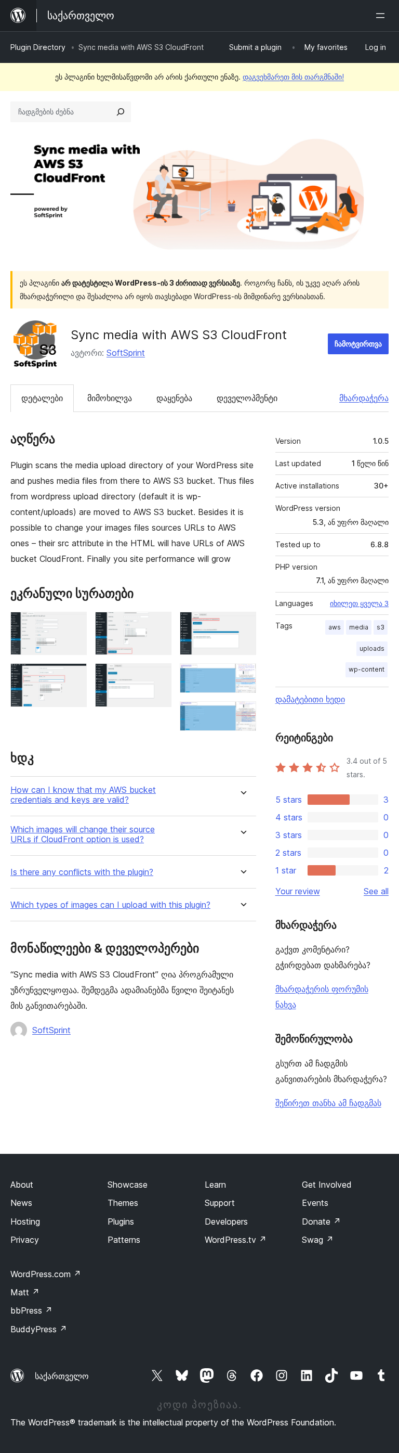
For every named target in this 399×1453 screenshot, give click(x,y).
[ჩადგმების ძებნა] (120, 111)
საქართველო (62, 1376)
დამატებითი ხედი (310, 699)
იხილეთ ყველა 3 (359, 603)
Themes (123, 1203)
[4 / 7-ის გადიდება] (157, 677)
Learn (215, 1184)
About (21, 1184)
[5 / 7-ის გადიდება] (242, 626)
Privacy (24, 1240)
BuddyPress (38, 1329)
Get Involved (327, 1184)
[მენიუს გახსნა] (382, 15)
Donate (321, 1221)
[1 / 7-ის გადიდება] (73, 626)
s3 (380, 627)
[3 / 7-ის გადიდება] (157, 626)
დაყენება (174, 398)
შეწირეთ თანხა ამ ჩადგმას (328, 1103)
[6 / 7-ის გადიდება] (242, 677)
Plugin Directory (37, 47)
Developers (226, 1221)
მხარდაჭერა (364, 398)
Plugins (121, 1221)
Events (315, 1203)
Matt (24, 1292)
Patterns (124, 1240)
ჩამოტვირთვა (358, 343)
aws (334, 627)
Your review (297, 891)
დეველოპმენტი (247, 398)
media (358, 627)
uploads (372, 648)
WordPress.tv (236, 1240)
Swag (318, 1240)
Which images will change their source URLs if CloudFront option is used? (82, 834)
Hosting (25, 1221)
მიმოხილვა (109, 398)
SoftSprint (126, 353)
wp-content (366, 669)
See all (376, 891)
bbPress (31, 1310)
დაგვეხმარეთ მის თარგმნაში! (293, 76)
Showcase (128, 1184)
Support (220, 1203)
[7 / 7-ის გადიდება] (242, 715)
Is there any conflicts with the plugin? (81, 872)
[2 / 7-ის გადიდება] (73, 677)
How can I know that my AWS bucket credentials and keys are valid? (83, 795)
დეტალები (42, 398)
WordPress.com (45, 1274)
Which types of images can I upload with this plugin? (110, 905)
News (21, 1203)
